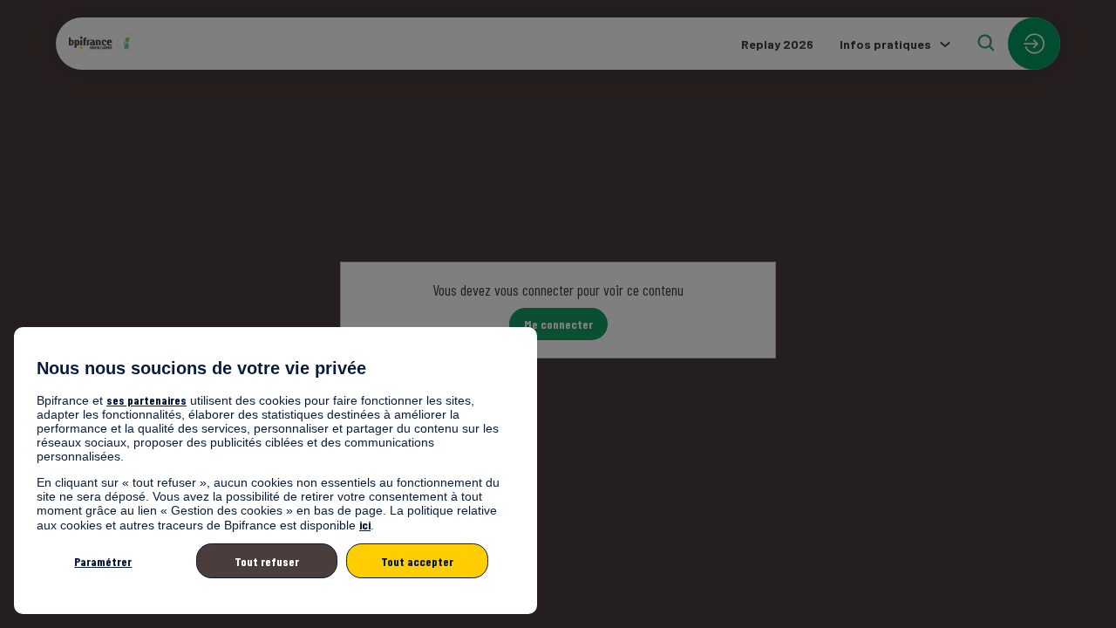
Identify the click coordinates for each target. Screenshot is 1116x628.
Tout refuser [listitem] (267, 561)
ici (365, 524)
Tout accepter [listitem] (417, 561)
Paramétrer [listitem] (103, 561)
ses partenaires (146, 399)
